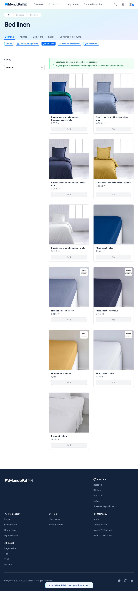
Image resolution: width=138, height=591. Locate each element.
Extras (51, 36)
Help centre (54, 519)
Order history (10, 524)
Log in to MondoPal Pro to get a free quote (68, 585)
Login (7, 519)
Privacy (8, 564)
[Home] (9, 15)
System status (56, 524)
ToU (6, 559)
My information (11, 535)
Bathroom (38, 36)
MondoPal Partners (102, 530)
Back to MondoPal (102, 535)
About (96, 519)
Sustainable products (70, 36)
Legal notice (10, 548)
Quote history (11, 530)
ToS (6, 553)
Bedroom (20, 15)
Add (69, 129)
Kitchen (23, 36)
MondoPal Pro (100, 524)
